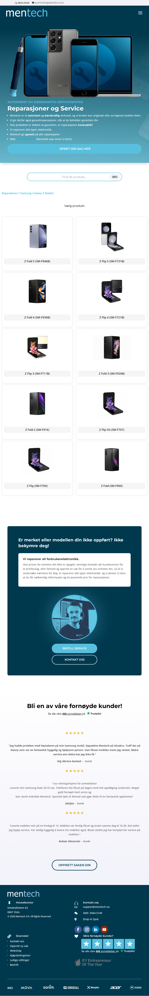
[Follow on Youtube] (104, 929)
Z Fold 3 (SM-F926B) (112, 373)
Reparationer (10, 193)
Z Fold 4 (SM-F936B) (37, 317)
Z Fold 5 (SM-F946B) (37, 261)
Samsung (25, 193)
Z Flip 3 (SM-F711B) (37, 373)
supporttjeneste (26, 139)
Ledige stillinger (19, 960)
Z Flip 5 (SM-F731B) (111, 261)
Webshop (15, 950)
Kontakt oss (17, 941)
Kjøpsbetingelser (20, 955)
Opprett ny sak (19, 946)
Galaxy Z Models (44, 193)
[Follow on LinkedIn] (95, 929)
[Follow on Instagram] (86, 929)
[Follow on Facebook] (78, 929)
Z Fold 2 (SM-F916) (37, 429)
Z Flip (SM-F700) (37, 486)
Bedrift (14, 964)
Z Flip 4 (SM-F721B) (111, 317)
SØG (115, 177)
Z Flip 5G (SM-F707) (111, 429)
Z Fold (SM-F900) (112, 486)
